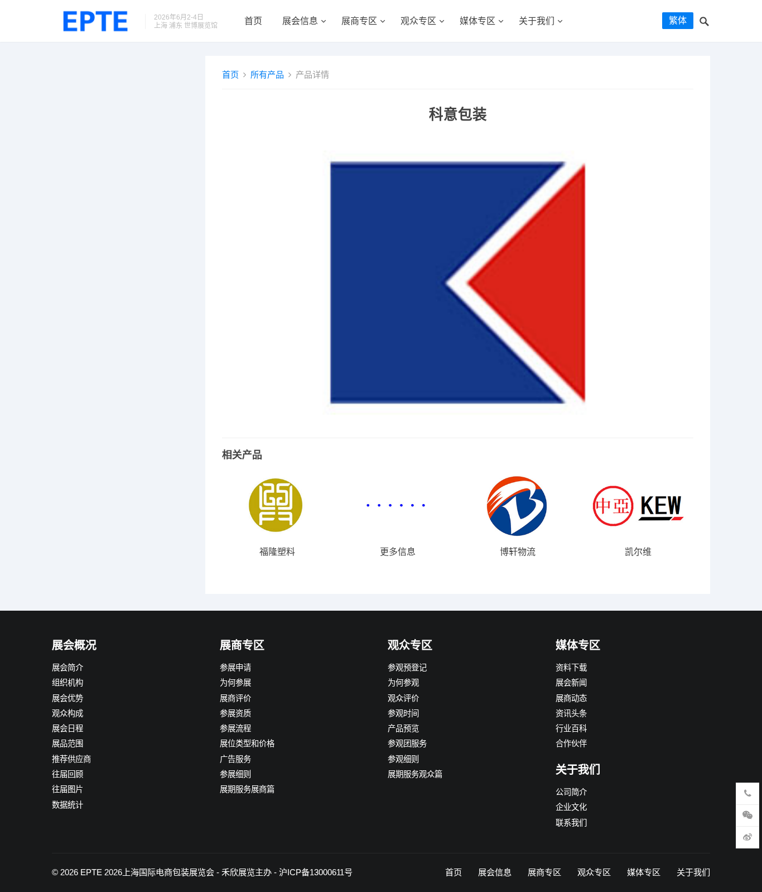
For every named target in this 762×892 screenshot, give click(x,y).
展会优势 (67, 698)
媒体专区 (477, 21)
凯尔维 (638, 552)
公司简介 (571, 792)
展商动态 (571, 698)
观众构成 (67, 713)
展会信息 (300, 21)
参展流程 (235, 728)
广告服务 (235, 759)
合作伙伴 (571, 743)
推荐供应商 (71, 759)
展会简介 (67, 667)
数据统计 (67, 804)
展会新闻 (571, 682)
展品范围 (67, 743)
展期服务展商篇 (247, 789)
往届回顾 (67, 774)
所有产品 (267, 74)
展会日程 (67, 728)
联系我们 (571, 822)
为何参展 (235, 682)
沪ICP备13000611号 (316, 872)
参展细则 (235, 774)
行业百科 (571, 728)
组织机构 (67, 682)
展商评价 (235, 698)
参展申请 (235, 667)
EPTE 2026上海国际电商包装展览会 (147, 872)
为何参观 (403, 682)
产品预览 (403, 728)
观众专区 (418, 21)
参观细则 (403, 759)
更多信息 (398, 552)
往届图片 (67, 789)
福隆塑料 (277, 552)
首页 (253, 21)
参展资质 (235, 713)
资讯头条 (571, 713)
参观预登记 (407, 667)
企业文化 (571, 807)
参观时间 (403, 713)
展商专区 (359, 21)
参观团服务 (407, 743)
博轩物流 (518, 552)
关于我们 (536, 21)
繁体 (678, 20)
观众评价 (403, 698)
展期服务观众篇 (415, 774)
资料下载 (571, 667)
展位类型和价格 (247, 743)
